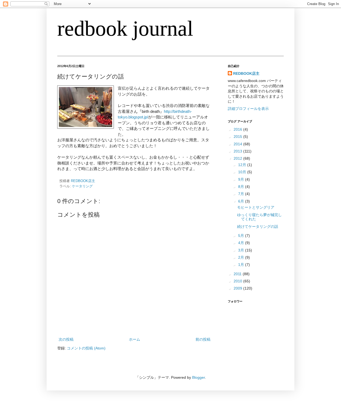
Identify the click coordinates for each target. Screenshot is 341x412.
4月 (241, 243)
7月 (241, 194)
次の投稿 (66, 339)
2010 (238, 281)
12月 (242, 165)
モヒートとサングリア (255, 207)
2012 (238, 158)
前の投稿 (203, 339)
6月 (241, 201)
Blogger (198, 377)
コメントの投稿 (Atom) (86, 348)
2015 (238, 136)
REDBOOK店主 (246, 73)
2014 (238, 144)
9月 (241, 179)
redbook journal (125, 28)
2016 (238, 129)
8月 (241, 186)
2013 (238, 151)
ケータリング (82, 186)
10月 (242, 172)
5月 (241, 235)
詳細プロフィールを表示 (248, 108)
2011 (238, 274)
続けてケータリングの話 (257, 226)
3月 (241, 250)
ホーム (134, 339)
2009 (238, 288)
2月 (241, 257)
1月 (241, 264)
